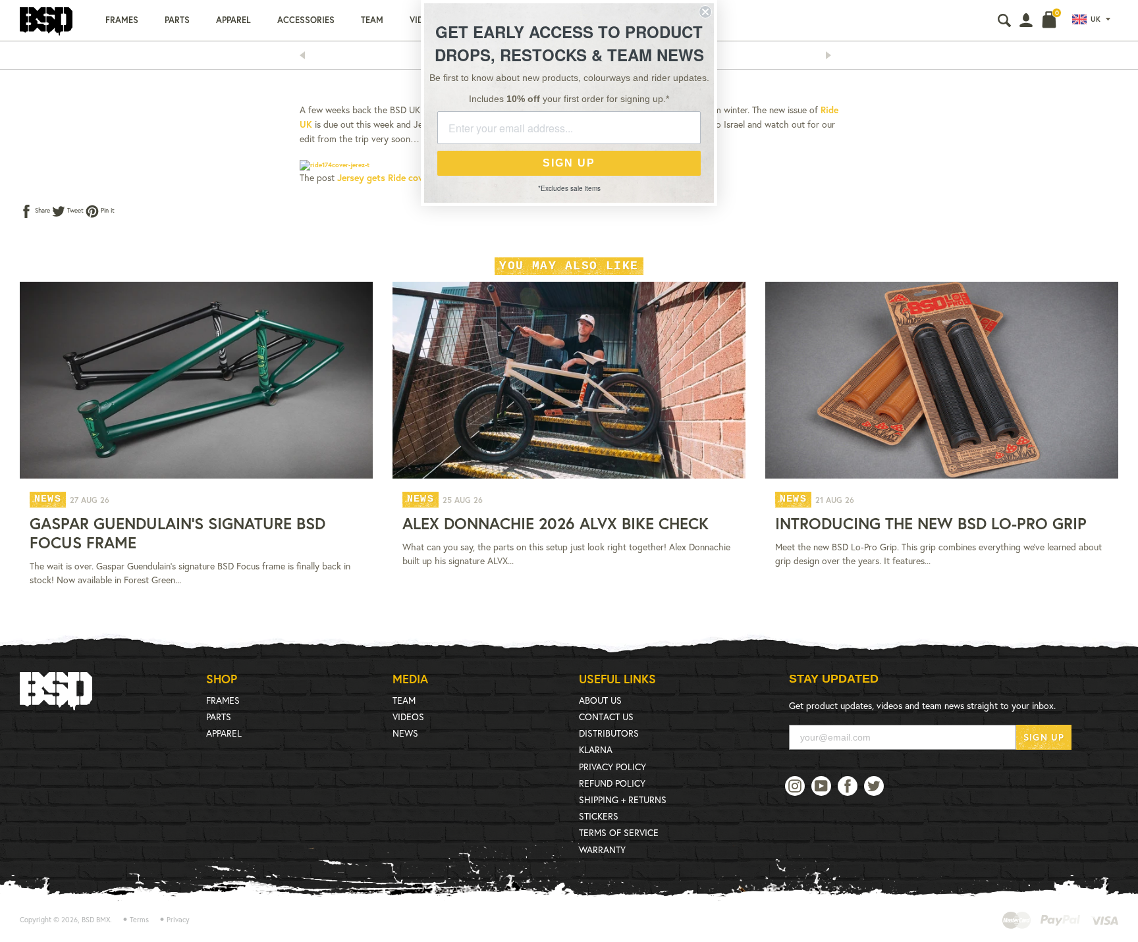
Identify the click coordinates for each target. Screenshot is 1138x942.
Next (832, 55)
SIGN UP (1043, 737)
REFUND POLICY (612, 783)
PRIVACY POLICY (612, 766)
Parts (177, 20)
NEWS (405, 733)
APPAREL (224, 733)
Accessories (306, 20)
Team (372, 20)
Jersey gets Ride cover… (388, 177)
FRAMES (223, 700)
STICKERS (598, 816)
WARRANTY (602, 849)
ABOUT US (600, 700)
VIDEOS (408, 716)
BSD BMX (96, 919)
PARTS (218, 716)
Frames (121, 20)
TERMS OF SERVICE (619, 832)
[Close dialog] (705, 11)
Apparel (233, 20)
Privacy (178, 919)
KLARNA (595, 749)
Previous (306, 55)
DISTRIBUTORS (609, 733)
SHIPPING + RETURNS (622, 799)
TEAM (404, 700)
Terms (139, 919)
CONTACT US (606, 716)
